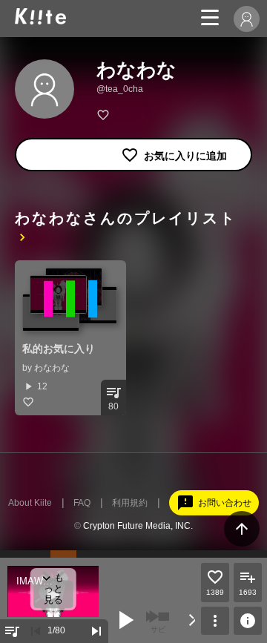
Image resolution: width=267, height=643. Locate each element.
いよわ (58, 591)
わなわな (52, 368)
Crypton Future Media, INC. (138, 526)
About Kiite (30, 503)
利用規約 (130, 503)
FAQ (81, 503)
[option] (70, 337)
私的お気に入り (58, 349)
